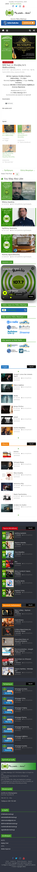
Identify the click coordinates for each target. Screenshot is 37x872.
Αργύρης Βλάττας (16, 70)
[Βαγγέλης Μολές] (8, 580)
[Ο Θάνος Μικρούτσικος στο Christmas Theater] (8, 628)
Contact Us (13, 861)
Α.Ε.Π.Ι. (3, 840)
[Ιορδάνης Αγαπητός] (18, 209)
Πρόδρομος (7, 170)
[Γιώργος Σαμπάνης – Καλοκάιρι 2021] (8, 668)
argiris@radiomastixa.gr (8, 830)
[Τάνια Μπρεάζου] (8, 551)
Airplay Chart (4, 843)
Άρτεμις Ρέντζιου (19, 406)
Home (7, 861)
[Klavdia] (7, 396)
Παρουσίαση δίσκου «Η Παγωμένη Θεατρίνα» (21, 640)
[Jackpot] (7, 417)
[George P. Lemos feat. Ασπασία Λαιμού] (7, 374)
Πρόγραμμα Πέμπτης (21, 717)
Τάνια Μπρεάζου (20, 552)
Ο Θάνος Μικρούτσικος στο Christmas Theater (23, 630)
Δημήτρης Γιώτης (19, 590)
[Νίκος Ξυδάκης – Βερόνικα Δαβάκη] (8, 609)
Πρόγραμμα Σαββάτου (21, 736)
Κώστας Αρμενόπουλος (11, 254)
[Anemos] (7, 452)
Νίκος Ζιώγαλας (18, 473)
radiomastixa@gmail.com (8, 820)
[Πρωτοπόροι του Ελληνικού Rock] (8, 658)
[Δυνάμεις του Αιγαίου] (7, 505)
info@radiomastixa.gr (7, 814)
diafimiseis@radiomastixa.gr (9, 823)
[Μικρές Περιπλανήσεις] (7, 494)
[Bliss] (8, 561)
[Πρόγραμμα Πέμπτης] (8, 716)
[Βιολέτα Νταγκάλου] (7, 428)
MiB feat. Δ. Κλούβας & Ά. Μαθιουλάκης (8, 134)
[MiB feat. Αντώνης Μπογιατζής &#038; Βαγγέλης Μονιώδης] (9, 148)
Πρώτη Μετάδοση (7, 62)
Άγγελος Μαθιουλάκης (8, 72)
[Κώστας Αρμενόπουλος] (18, 235)
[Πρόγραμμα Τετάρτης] (8, 707)
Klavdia (16, 396)
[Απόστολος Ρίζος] (7, 484)
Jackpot (16, 417)
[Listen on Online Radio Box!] (18, 21)
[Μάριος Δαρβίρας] (7, 385)
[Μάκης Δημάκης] (18, 183)
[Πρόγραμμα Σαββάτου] (8, 735)
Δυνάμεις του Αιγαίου (20, 505)
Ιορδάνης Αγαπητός (9, 228)
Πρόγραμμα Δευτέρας (21, 689)
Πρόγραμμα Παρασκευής (22, 727)
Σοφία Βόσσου (19, 620)
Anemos (16, 451)
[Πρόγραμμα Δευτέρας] (8, 688)
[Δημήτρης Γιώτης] (8, 589)
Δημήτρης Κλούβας (20, 72)
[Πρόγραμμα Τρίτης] (8, 697)
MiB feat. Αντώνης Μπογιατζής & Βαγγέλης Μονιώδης (8, 155)
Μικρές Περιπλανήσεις (20, 494)
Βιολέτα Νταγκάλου (19, 428)
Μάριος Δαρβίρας (19, 385)
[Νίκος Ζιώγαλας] (7, 473)
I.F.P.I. (2, 846)
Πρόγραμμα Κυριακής (21, 746)
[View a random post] (34, 30)
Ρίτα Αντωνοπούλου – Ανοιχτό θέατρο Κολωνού (24, 650)
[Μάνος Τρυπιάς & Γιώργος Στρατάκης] (8, 570)
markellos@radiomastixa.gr (9, 826)
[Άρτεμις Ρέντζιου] (7, 406)
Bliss (16, 561)
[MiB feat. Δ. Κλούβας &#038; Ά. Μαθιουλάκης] (9, 128)
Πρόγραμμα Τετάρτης (21, 708)
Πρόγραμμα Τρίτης (20, 698)
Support (30, 861)
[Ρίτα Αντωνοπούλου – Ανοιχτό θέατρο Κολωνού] (8, 648)
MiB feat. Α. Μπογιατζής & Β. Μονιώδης (22, 135)
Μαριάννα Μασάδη (15, 4)
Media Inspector (6, 849)
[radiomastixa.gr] (3, 30)
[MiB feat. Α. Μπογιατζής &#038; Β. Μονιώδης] (24, 128)
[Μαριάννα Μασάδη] (8, 542)
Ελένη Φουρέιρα (27, 170)
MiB (33, 70)
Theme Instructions (22, 861)
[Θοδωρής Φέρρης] (7, 462)
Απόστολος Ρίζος (19, 483)
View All (31, 366)
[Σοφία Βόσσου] (8, 619)
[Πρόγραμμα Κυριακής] (8, 745)
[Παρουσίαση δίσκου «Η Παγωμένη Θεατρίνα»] (8, 638)
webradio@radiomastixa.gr (9, 817)
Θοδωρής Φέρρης (19, 462)
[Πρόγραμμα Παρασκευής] (8, 726)
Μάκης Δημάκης (8, 202)
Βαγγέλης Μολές (20, 581)
